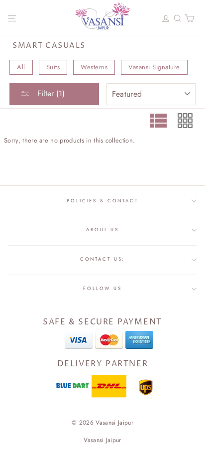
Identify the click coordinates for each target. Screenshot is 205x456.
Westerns (94, 67)
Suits (53, 67)
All (21, 67)
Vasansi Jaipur (102, 440)
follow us (102, 288)
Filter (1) (50, 93)
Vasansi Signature (154, 67)
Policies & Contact (102, 200)
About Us (102, 229)
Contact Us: (102, 259)
